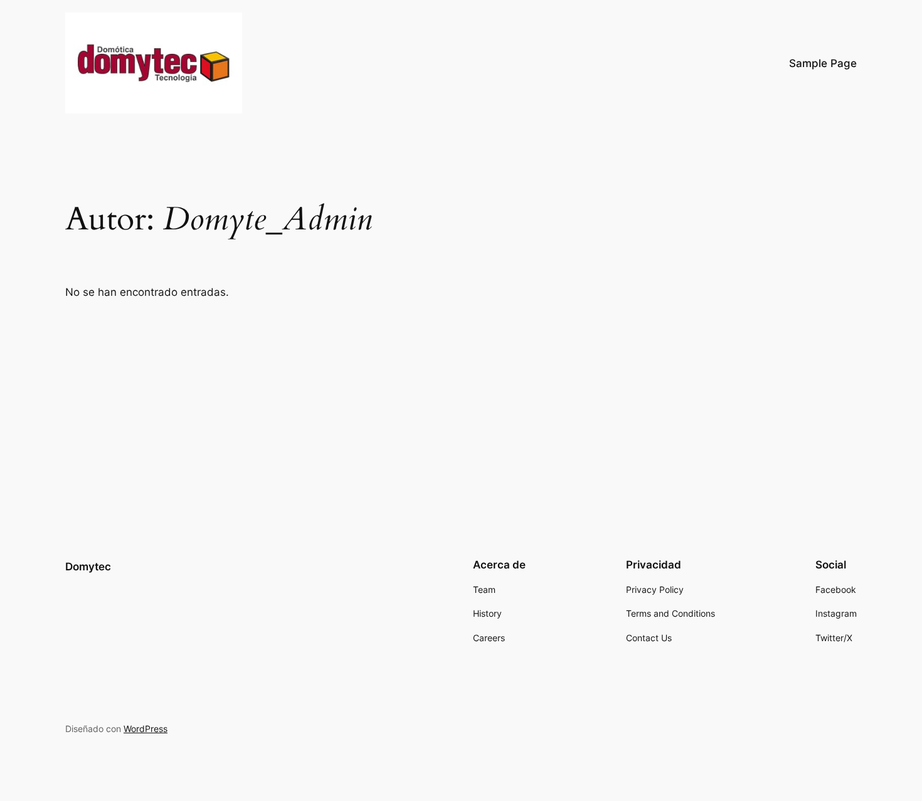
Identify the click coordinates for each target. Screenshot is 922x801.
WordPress (145, 728)
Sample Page (823, 63)
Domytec (88, 566)
